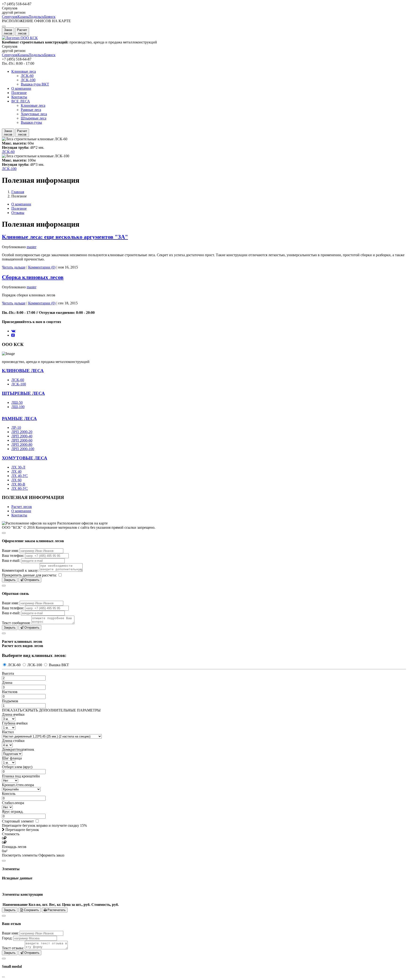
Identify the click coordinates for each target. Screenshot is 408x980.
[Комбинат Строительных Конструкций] (20, 38)
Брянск (49, 17)
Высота (8, 673)
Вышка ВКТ (58, 665)
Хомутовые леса (34, 114)
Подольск (36, 17)
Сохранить (31, 910)
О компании (21, 88)
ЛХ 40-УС (19, 476)
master (31, 247)
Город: (7, 938)
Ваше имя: (10, 551)
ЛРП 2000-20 (21, 432)
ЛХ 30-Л (18, 467)
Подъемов (10, 701)
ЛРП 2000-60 (21, 440)
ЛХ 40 (16, 471)
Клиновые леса (23, 71)
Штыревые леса (33, 118)
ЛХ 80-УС (19, 488)
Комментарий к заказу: (20, 570)
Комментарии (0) (41, 267)
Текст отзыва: (13, 948)
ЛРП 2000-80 (21, 445)
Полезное (19, 93)
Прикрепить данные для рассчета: (29, 575)
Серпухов (9, 17)
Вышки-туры (31, 122)
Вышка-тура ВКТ (35, 84)
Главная (17, 192)
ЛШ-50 (17, 403)
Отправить (31, 580)
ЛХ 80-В (18, 484)
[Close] (4, 533)
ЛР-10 (16, 428)
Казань (23, 17)
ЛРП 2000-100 (22, 449)
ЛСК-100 (28, 80)
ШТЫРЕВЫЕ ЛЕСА (23, 393)
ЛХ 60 (16, 480)
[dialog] (204, 556)
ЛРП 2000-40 (21, 436)
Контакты (19, 97)
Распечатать (56, 910)
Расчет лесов (21, 507)
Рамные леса (31, 110)
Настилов (9, 692)
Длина (7, 683)
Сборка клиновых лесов (33, 277)
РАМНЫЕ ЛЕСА (19, 418)
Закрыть (10, 580)
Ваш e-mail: (11, 560)
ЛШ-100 (18, 407)
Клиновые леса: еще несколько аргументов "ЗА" (65, 237)
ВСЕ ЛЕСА (20, 101)
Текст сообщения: (16, 623)
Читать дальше (14, 267)
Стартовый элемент (18, 821)
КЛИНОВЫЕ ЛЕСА (23, 370)
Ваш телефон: (13, 556)
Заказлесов (8, 31)
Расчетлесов (22, 31)
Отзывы (17, 213)
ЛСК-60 (27, 76)
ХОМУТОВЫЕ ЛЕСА (24, 458)
